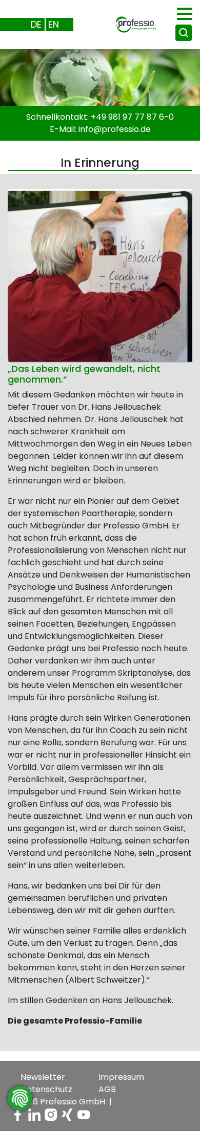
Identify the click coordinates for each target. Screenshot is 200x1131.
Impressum (121, 1077)
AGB (107, 1089)
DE (36, 24)
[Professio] (128, 24)
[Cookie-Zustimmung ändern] (20, 1098)
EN (53, 24)
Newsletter (43, 1077)
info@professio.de (114, 129)
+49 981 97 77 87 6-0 (132, 117)
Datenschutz (46, 1089)
